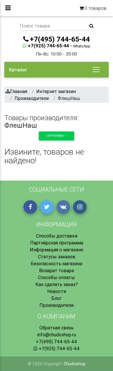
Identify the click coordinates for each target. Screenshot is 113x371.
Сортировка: (55, 136)
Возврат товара (56, 270)
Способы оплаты (56, 277)
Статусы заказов (56, 256)
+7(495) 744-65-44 (56, 341)
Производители (56, 305)
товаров (96, 8)
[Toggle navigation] (96, 69)
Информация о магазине (56, 250)
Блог (56, 298)
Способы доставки (56, 236)
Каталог (18, 70)
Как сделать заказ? (56, 284)
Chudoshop (74, 363)
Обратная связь (56, 328)
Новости (56, 291)
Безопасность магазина (56, 263)
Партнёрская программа (56, 243)
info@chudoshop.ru (56, 334)
